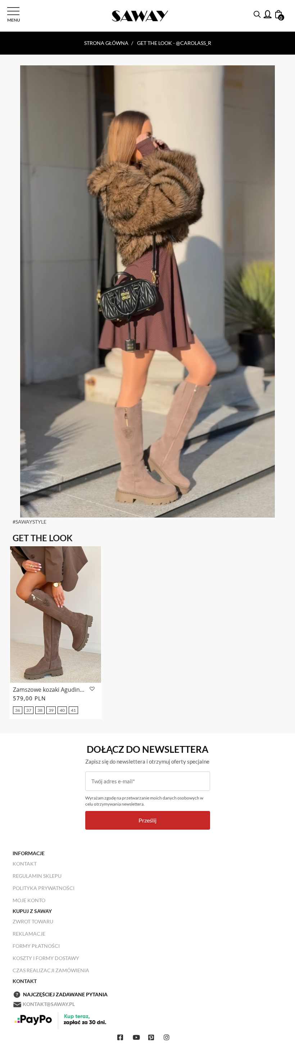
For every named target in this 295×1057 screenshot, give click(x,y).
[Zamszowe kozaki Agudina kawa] (55, 614)
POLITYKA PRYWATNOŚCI (43, 888)
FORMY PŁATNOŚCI (36, 946)
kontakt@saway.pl (49, 1004)
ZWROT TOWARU (33, 921)
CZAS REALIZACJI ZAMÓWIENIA (51, 970)
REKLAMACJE (29, 934)
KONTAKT (25, 864)
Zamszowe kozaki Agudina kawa (50, 690)
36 (17, 710)
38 (39, 710)
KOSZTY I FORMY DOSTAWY (46, 958)
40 (62, 710)
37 (28, 710)
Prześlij (147, 820)
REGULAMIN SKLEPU (37, 876)
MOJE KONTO (29, 900)
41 (73, 710)
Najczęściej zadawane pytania (65, 994)
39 (51, 710)
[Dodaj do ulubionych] (91, 689)
